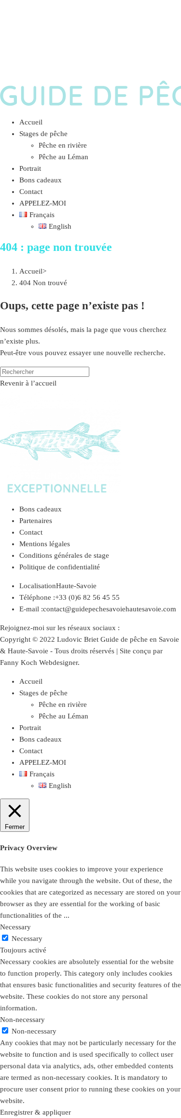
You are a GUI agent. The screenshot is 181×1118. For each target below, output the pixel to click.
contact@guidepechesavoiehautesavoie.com (109, 609)
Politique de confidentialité (59, 567)
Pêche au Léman (63, 716)
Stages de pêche (43, 693)
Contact (30, 532)
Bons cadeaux (40, 509)
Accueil (30, 681)
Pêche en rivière (63, 704)
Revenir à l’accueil (28, 383)
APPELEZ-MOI (42, 762)
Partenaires (35, 520)
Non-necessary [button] (22, 1019)
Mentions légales (44, 544)
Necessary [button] (15, 927)
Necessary (27, 938)
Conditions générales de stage (64, 555)
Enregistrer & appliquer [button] (35, 1112)
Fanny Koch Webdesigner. (40, 662)
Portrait (30, 728)
